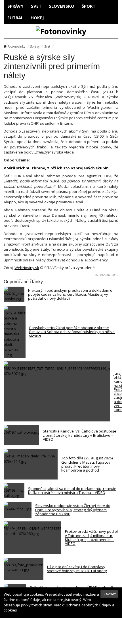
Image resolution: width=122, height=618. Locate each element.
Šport (88, 6)
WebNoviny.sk (26, 267)
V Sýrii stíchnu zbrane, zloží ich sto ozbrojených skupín (56, 168)
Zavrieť (109, 593)
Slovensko (61, 6)
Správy (15, 6)
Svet (36, 6)
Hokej (37, 17)
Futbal (15, 17)
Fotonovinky (16, 46)
